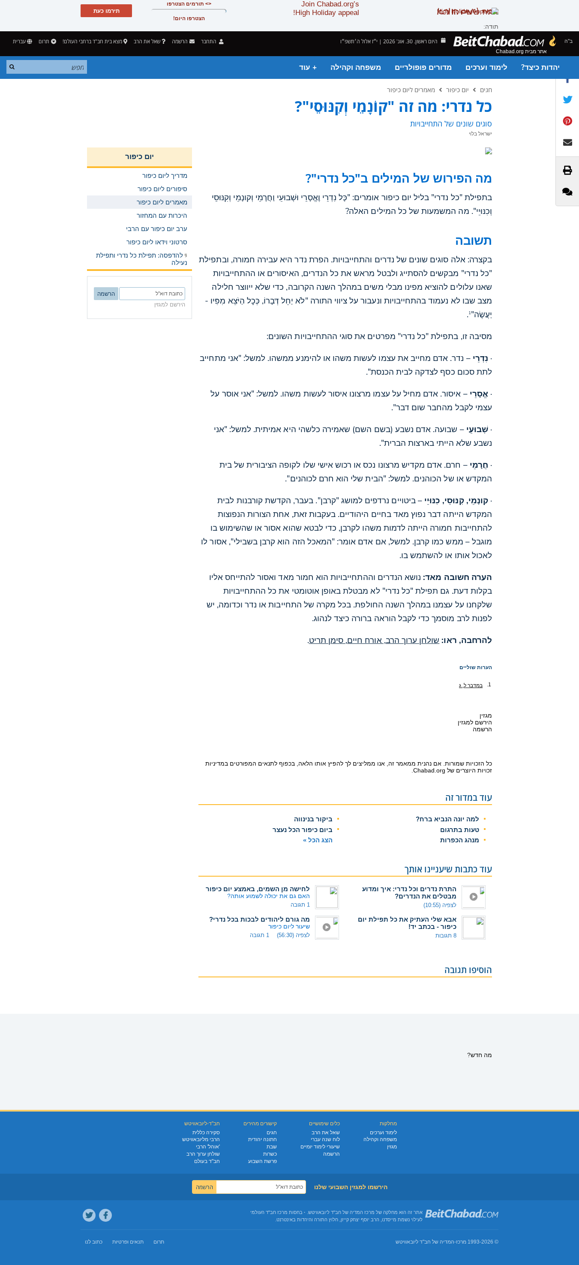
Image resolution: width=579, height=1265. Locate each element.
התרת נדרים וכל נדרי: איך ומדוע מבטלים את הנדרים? (409, 892)
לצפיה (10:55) (439, 905)
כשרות (270, 1154)
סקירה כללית (206, 1133)
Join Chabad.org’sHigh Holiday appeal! (326, 8)
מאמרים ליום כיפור (411, 89)
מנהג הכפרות (459, 840)
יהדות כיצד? (540, 67)
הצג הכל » (318, 840)
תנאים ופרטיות (128, 1242)
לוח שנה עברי (325, 1139)
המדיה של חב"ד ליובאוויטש (425, 1242)
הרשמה (331, 1154)
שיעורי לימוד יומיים (320, 1147)
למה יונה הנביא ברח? (447, 819)
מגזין (392, 1147)
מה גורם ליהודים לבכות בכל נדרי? (259, 919)
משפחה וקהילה (355, 67)
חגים (486, 89)
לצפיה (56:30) (293, 935)
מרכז (461, 1242)
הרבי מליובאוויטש (201, 1139)
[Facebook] (105, 1215)
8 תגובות (445, 935)
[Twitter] (89, 1215)
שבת (272, 1147)
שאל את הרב (147, 41)
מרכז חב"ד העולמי (269, 1212)
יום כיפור (457, 89)
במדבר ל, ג (471, 685)
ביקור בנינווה (313, 819)
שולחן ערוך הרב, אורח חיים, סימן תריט (374, 640)
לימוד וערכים (486, 67)
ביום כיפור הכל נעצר (303, 829)
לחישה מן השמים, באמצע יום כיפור (258, 888)
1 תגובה (300, 904)
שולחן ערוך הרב (203, 1154)
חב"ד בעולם (207, 1161)
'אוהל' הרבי (208, 1147)
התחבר (209, 41)
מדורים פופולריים (423, 67)
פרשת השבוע (262, 1161)
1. (489, 685)
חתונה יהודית (262, 1139)
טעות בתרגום (459, 829)
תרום (44, 41)
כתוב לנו (93, 1242)
